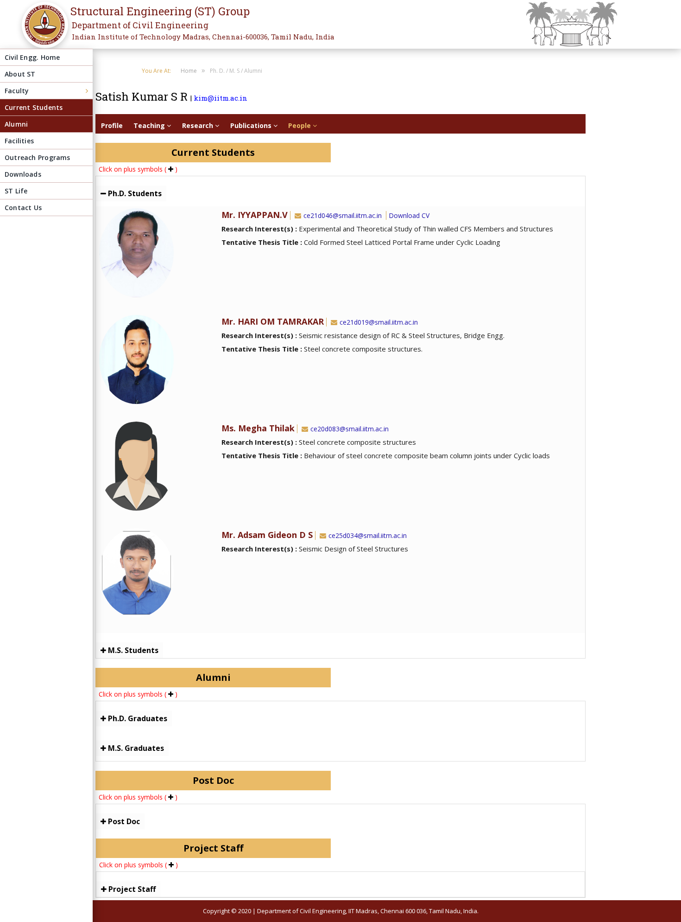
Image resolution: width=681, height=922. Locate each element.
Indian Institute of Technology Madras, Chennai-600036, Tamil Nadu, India (203, 36)
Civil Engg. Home (32, 57)
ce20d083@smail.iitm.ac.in (349, 428)
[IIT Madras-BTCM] (42, 31)
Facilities (19, 140)
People (300, 125)
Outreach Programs (37, 157)
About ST (20, 74)
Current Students (34, 107)
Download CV (409, 215)
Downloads (23, 174)
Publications (251, 125)
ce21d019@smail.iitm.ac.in (379, 322)
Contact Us (23, 207)
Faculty (17, 90)
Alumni (16, 124)
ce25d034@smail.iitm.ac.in (367, 535)
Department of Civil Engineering (140, 25)
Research (198, 125)
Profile (112, 125)
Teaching (150, 125)
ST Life (16, 190)
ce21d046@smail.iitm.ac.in (342, 215)
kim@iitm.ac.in (220, 97)
